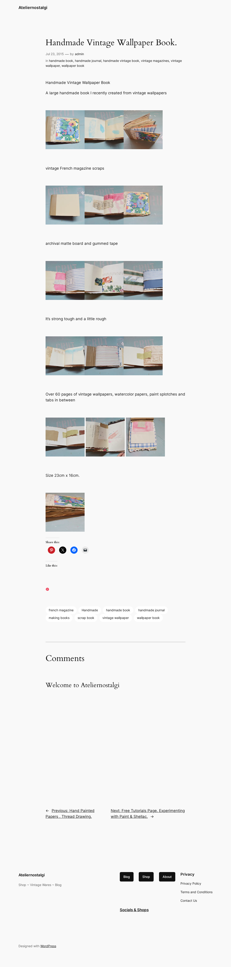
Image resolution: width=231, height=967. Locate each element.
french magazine (61, 610)
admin (79, 54)
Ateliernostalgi (32, 7)
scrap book (86, 618)
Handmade (90, 610)
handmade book (61, 61)
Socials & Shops (134, 910)
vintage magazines (155, 61)
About (167, 877)
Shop (146, 877)
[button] (65, 129)
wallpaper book (73, 65)
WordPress (48, 946)
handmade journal (88, 61)
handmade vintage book (121, 61)
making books (59, 618)
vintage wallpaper (115, 618)
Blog (126, 877)
